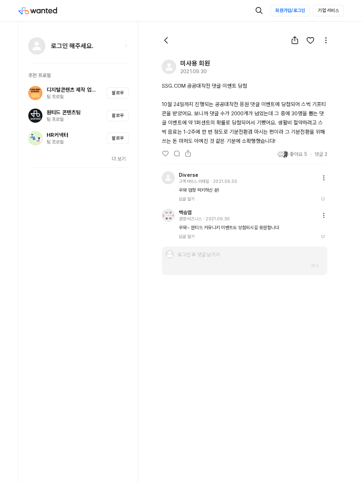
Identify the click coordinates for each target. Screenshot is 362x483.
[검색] (259, 10)
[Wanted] (45, 10)
